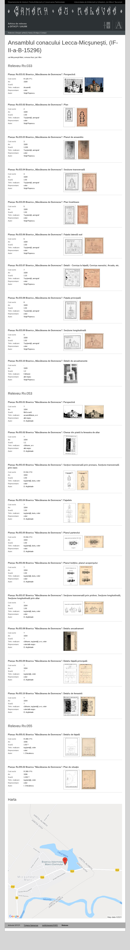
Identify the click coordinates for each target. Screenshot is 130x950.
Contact (43, 33)
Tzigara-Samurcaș (31, 925)
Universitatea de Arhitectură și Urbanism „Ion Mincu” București (98, 2)
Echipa (36, 33)
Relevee (11, 33)
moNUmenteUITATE (50, 925)
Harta (30, 33)
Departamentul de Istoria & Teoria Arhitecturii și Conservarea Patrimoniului (36, 2)
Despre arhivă (21, 33)
